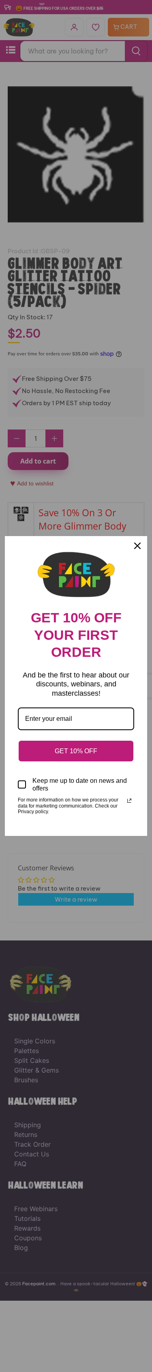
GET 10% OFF (76, 751)
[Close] (137, 546)
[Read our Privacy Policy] (129, 801)
